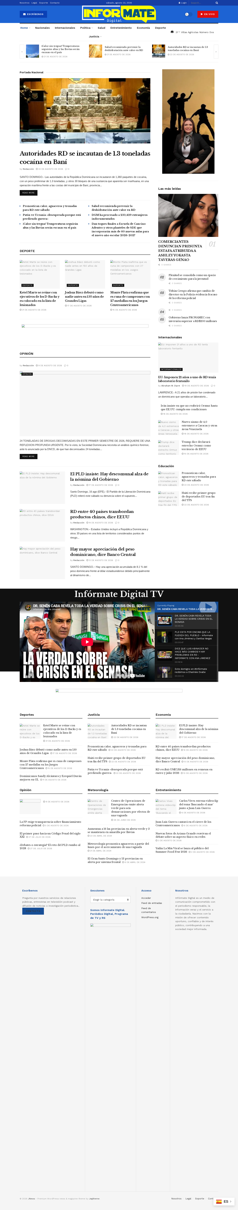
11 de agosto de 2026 (54, 780)
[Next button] (216, 52)
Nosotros (24, 3)
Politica (85, 27)
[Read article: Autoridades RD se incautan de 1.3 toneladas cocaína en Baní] (158, 51)
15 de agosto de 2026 (124, 310)
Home (24, 27)
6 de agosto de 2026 (193, 812)
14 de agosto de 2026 (100, 522)
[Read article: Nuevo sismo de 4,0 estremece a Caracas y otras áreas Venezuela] (168, 427)
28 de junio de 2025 (124, 820)
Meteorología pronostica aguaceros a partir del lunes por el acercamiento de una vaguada (118, 845)
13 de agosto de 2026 (100, 560)
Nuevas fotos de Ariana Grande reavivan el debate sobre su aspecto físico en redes (183, 835)
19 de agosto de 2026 (196, 385)
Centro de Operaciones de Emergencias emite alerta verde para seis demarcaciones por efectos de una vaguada (130, 808)
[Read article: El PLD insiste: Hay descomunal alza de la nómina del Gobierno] (42, 488)
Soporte (43, 3)
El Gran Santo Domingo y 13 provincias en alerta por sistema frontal (115, 860)
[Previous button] (22, 52)
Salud (101, 27)
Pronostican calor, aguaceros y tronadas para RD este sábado (199, 477)
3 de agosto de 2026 (169, 840)
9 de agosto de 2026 (50, 365)
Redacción (28, 169)
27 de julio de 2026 (39, 837)
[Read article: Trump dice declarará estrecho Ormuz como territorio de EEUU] (168, 447)
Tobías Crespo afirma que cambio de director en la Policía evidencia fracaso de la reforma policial (193, 294)
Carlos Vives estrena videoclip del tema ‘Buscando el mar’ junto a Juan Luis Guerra (198, 804)
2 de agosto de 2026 (202, 852)
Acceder (146, 898)
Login (184, 3)
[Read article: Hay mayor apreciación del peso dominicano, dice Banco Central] (42, 563)
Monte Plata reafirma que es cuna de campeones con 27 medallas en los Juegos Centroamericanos (51, 764)
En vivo (209, 14)
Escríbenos (35, 14)
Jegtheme (94, 1198)
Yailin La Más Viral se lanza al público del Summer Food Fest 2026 (182, 850)
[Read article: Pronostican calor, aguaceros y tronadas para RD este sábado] (168, 478)
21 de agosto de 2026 (55, 57)
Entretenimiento (121, 27)
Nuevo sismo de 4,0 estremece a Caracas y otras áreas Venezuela (199, 425)
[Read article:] (85, 403)
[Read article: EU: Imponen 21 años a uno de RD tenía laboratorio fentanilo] (188, 358)
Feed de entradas (151, 903)
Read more (29, 192)
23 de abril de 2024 (100, 836)
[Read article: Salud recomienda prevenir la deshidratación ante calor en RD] (95, 51)
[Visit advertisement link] (85, 332)
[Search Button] (216, 3)
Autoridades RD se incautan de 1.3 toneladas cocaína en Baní (188, 49)
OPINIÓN (27, 374)
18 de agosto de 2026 (175, 414)
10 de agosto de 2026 (195, 773)
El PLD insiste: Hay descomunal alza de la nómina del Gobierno (198, 729)
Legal (34, 3)
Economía (143, 27)
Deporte (160, 27)
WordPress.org (149, 917)
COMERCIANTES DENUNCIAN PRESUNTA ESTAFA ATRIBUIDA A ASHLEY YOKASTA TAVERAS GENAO (180, 251)
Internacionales (65, 27)
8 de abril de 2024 (134, 862)
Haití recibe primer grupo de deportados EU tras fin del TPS (199, 496)
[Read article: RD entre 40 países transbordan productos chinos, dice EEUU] (42, 525)
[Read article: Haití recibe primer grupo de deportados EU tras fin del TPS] (168, 498)
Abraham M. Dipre (170, 385)
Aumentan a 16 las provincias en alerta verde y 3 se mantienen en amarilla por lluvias (119, 830)
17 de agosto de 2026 (79, 305)
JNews (31, 1198)
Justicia (94, 36)
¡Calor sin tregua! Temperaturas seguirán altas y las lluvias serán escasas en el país (61, 49)
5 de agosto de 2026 (56, 825)
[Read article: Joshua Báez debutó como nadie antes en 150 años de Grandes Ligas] (85, 274)
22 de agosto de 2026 (181, 54)
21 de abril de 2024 (100, 851)
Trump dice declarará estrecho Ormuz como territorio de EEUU (196, 445)
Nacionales (42, 27)
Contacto (55, 3)
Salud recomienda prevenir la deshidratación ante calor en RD (124, 49)
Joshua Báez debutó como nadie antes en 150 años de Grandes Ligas (84, 296)
